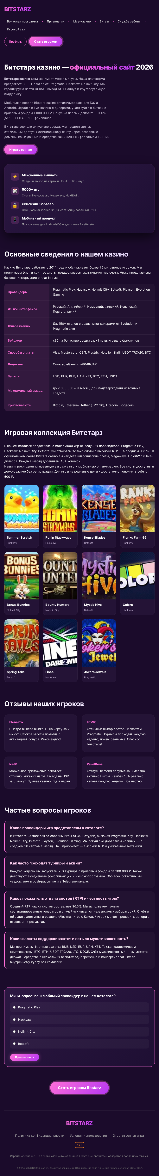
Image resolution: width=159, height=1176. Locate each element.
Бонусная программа (22, 21)
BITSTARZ (17, 9)
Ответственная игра (128, 1135)
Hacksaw (24, 1019)
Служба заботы (129, 21)
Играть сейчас (20, 150)
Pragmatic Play (29, 1007)
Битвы (104, 21)
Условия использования (88, 1135)
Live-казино (82, 21)
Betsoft (23, 1044)
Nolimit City (26, 1031)
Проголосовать (24, 1057)
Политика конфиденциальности (39, 1135)
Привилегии (55, 21)
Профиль (15, 41)
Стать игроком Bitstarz (79, 1087)
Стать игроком (45, 41)
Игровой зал (16, 29)
